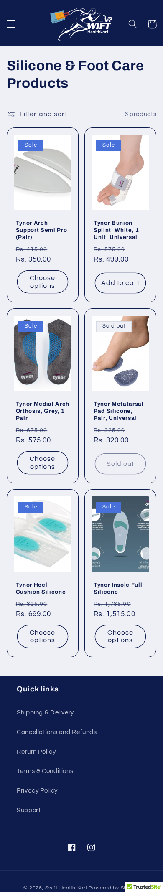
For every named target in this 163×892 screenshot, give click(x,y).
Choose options (42, 281)
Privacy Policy (37, 791)
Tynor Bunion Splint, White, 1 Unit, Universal (116, 230)
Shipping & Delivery (45, 712)
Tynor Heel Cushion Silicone (41, 588)
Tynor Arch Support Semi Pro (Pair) (41, 230)
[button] (10, 24)
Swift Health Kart (66, 888)
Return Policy (36, 752)
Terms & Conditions (45, 771)
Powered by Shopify (114, 888)
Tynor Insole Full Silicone (118, 588)
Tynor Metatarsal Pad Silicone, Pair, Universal (119, 411)
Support (29, 810)
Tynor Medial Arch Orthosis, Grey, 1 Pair (42, 411)
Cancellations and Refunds (57, 732)
